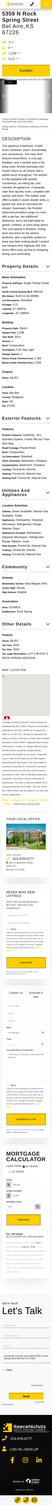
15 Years (18, 1171)
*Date (8, 1027)
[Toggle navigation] (46, 4)
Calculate (23, 1219)
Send (26, 1396)
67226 (8, 804)
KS (23, 800)
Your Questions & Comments (19, 1050)
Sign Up (31, 1449)
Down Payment (14, 1191)
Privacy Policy (37, 1385)
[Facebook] (12, 1462)
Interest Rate (13, 1202)
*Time (9, 1039)
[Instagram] (25, 1462)
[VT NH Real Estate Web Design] (26, 1482)
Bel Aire (44, 800)
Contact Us (16, 992)
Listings (15, 800)
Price (9, 1180)
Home (5, 800)
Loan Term (13, 1166)
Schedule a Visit (36, 994)
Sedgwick (33, 800)
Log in (16, 1449)
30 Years (32, 1166)
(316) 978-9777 (33, 4)
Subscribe (26, 962)
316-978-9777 (23, 859)
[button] (4, 96)
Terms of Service (19, 1132)
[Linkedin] (39, 1462)
